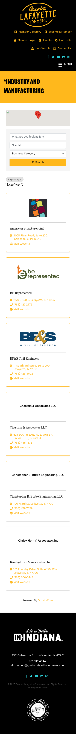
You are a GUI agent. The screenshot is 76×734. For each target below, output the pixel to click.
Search (39, 162)
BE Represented (21, 293)
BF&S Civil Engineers (24, 358)
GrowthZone (45, 600)
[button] (38, 115)
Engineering (13, 179)
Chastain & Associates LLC (28, 427)
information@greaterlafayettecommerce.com (38, 665)
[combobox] (38, 154)
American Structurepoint (27, 228)
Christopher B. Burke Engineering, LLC (36, 496)
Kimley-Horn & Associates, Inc (30, 562)
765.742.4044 (37, 661)
